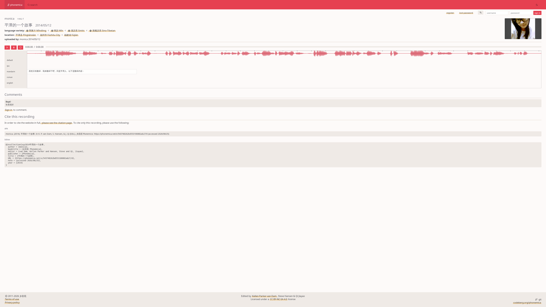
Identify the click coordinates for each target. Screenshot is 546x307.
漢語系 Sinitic (78, 30)
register (450, 13)
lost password (466, 13)
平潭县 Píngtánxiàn (26, 35)
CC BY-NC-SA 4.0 (278, 299)
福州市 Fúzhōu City (50, 35)
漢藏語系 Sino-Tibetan (103, 30)
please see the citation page (56, 122)
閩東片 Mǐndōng (37, 30)
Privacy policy (12, 302)
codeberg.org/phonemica (527, 302)
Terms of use (12, 299)
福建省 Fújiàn (71, 35)
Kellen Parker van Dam (264, 296)
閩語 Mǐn (58, 30)
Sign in (8, 109)
